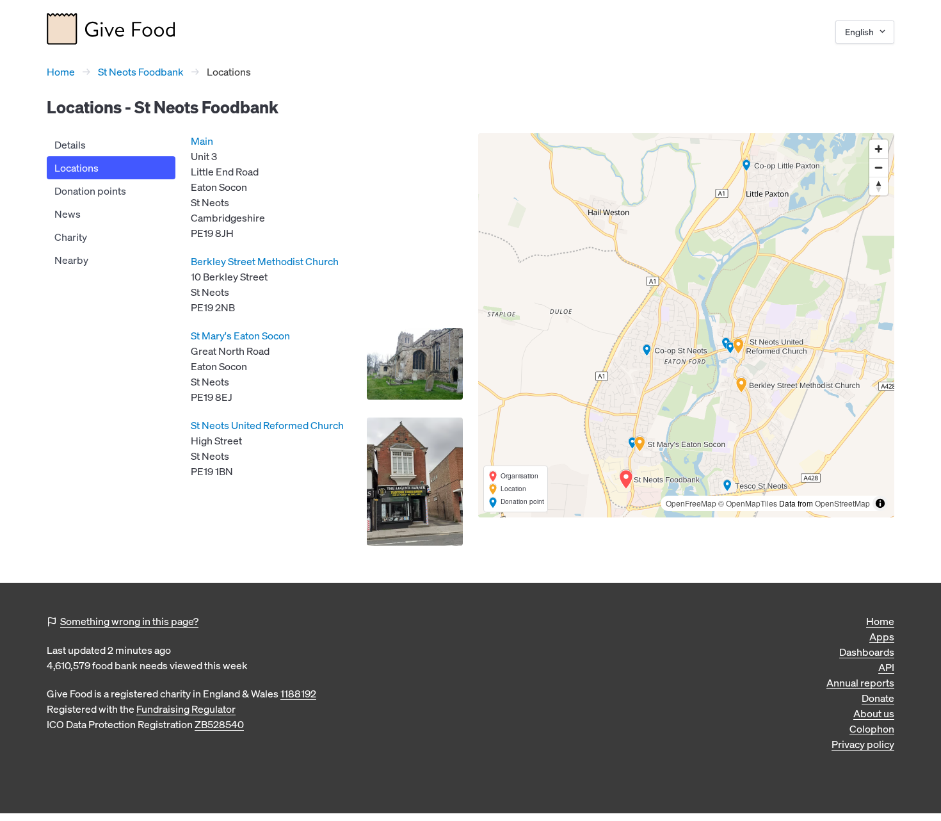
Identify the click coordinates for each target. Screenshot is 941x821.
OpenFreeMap (691, 503)
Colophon (871, 729)
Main (202, 141)
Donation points (90, 191)
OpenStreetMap (842, 503)
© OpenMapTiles (747, 503)
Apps (881, 637)
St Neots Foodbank (141, 72)
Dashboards (866, 652)
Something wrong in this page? (129, 621)
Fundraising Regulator (186, 709)
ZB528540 (219, 724)
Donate (878, 698)
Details (70, 145)
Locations (76, 168)
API (886, 667)
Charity (70, 237)
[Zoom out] (878, 167)
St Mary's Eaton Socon (240, 336)
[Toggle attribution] (880, 503)
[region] (686, 325)
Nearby (71, 260)
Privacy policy (863, 744)
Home (61, 72)
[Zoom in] (878, 149)
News (67, 214)
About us (873, 713)
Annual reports (860, 683)
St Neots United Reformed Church (267, 425)
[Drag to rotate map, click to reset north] (878, 186)
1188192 (298, 694)
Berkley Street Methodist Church (265, 261)
